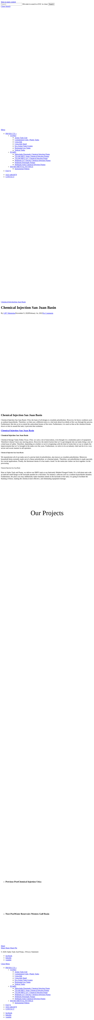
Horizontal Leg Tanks (22, 982)
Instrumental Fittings (22, 1003)
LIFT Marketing (9, 313)
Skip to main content (8, 2)
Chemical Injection (8, 302)
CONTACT (10, 1009)
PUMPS (13, 986)
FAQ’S (8, 1005)
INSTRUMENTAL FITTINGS (21, 1001)
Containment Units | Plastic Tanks (27, 974)
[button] (5, 6)
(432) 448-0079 (11, 1007)
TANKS (13, 970)
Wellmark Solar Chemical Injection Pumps (30, 999)
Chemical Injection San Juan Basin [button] (17, 430)
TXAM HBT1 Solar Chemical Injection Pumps (32, 990)
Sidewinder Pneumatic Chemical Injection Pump (32, 988)
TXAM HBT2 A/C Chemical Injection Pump (31, 992)
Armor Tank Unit (21, 972)
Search (51, 4)
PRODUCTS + (11, 968)
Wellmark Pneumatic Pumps (25, 997)
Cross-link (18, 976)
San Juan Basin (20, 302)
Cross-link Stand (21, 978)
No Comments (48, 313)
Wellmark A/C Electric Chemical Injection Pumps (33, 995)
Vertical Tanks (20, 984)
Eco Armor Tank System (24, 980)
